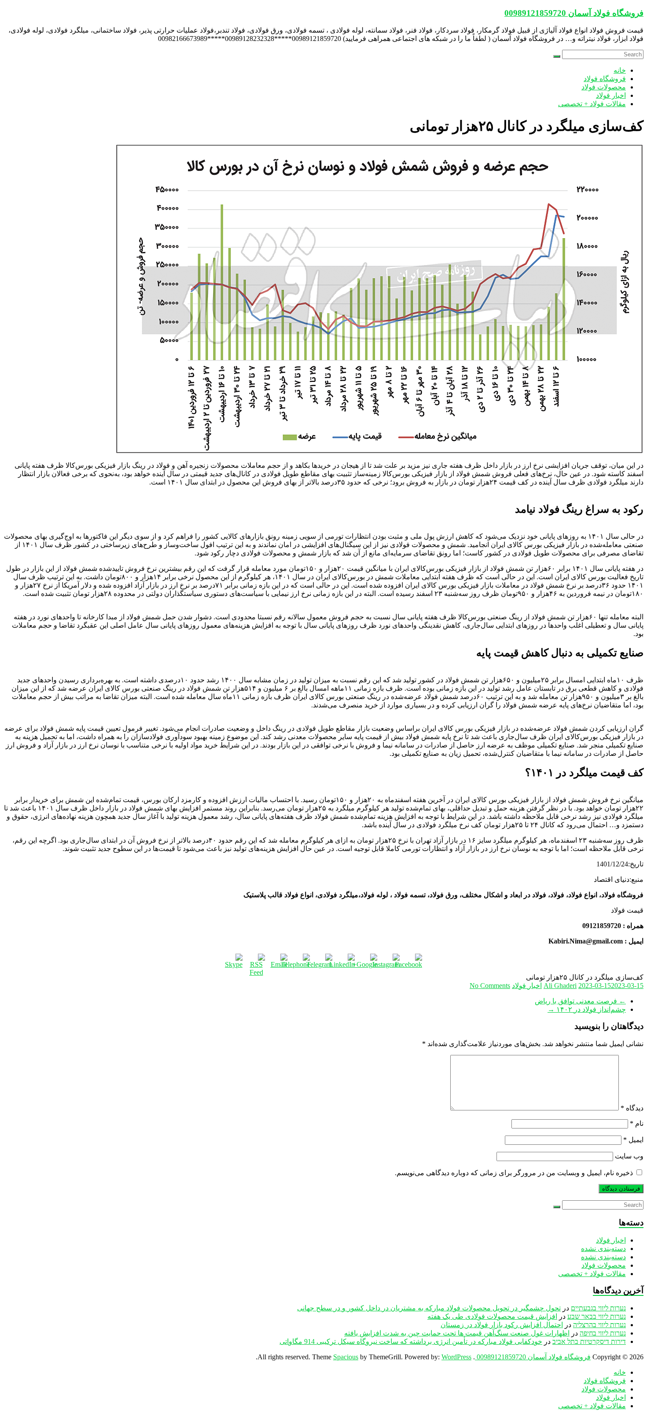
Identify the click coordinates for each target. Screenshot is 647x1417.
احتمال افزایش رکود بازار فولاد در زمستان (502, 1324)
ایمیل (633, 1139)
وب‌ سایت (629, 1156)
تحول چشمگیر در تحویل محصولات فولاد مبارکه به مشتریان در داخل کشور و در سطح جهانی (429, 1308)
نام (636, 1123)
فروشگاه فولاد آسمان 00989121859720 (573, 13)
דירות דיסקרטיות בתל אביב (589, 1341)
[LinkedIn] (346, 962)
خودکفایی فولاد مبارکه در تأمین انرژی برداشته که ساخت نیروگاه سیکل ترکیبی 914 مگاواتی (410, 1341)
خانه (620, 70)
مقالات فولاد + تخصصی (592, 103)
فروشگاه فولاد (605, 78)
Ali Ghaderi (560, 985)
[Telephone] (301, 962)
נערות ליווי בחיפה (603, 1333)
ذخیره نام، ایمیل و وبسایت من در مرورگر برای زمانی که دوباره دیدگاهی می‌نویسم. (514, 1173)
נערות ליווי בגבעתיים (598, 1308)
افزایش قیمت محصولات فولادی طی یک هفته (492, 1316)
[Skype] (234, 962)
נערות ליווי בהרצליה (599, 1324)
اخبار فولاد (611, 95)
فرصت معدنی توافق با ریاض (580, 1001)
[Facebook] (413, 962)
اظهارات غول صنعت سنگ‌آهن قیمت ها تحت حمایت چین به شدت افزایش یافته (457, 1333)
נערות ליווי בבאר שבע (596, 1316)
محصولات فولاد (603, 87)
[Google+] (368, 962)
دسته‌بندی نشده (603, 1248)
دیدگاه (632, 1108)
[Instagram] (391, 962)
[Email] (278, 962)
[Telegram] (323, 962)
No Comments (490, 985)
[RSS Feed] (256, 962)
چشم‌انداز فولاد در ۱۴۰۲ (587, 1009)
